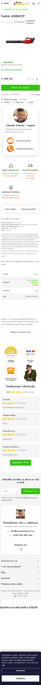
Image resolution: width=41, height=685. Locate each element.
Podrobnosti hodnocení (30, 21)
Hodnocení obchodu (20, 386)
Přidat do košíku (20, 88)
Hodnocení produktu (28, 209)
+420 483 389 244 (23, 140)
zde (3, 665)
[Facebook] (21, 549)
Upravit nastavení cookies (20, 593)
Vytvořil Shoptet (22, 596)
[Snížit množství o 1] (29, 79)
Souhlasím (20, 678)
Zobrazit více (20, 462)
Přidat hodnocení (20, 332)
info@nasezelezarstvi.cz (25, 148)
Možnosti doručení (13, 70)
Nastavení (20, 670)
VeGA (38, 94)
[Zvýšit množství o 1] (37, 79)
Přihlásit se (30, 491)
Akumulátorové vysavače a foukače (32, 282)
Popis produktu (10, 209)
